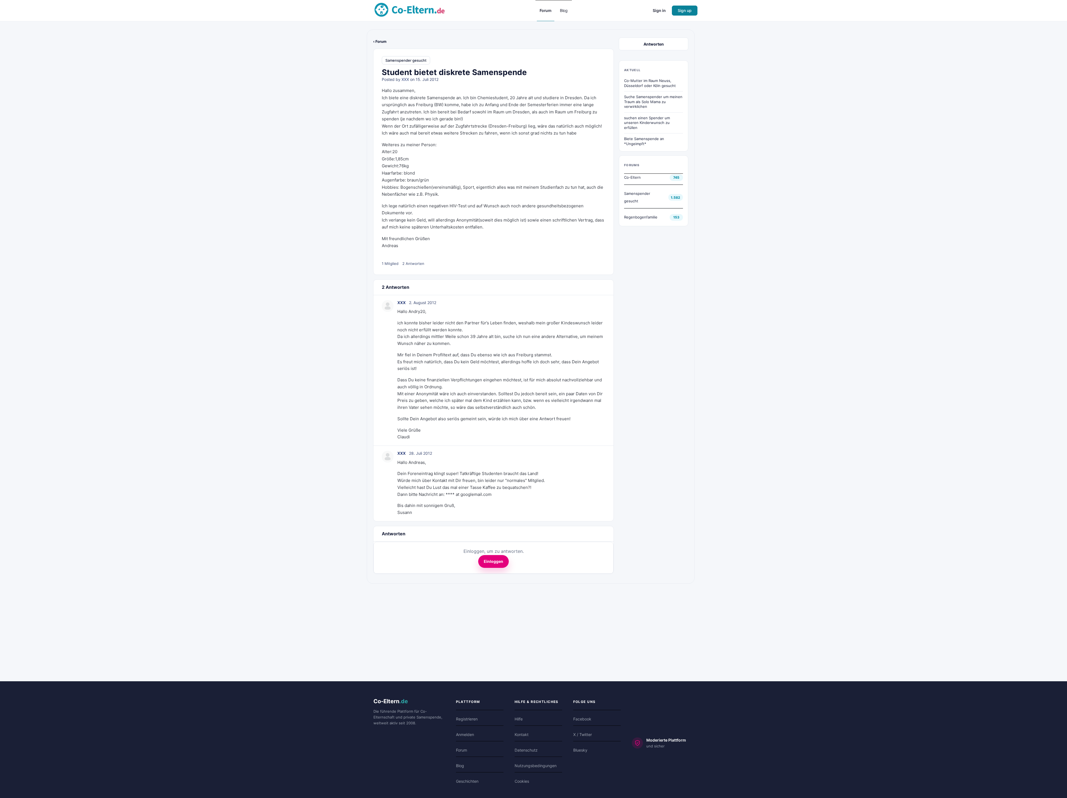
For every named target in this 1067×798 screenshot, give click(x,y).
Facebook (582, 719)
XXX (405, 79)
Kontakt (521, 734)
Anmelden (465, 734)
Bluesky (580, 750)
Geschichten (467, 781)
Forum (461, 750)
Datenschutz (526, 750)
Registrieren (467, 719)
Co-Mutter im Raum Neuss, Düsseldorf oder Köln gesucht (650, 83)
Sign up (685, 10)
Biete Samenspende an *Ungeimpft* (644, 141)
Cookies (522, 781)
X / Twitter (582, 734)
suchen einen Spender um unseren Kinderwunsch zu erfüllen (647, 123)
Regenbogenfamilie (640, 217)
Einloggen (493, 561)
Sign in (659, 10)
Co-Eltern (632, 177)
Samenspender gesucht (406, 60)
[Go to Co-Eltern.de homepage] (410, 10)
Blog (460, 765)
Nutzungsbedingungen (536, 765)
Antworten (654, 44)
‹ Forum (380, 41)
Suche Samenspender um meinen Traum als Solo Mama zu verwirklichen (653, 102)
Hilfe (519, 719)
